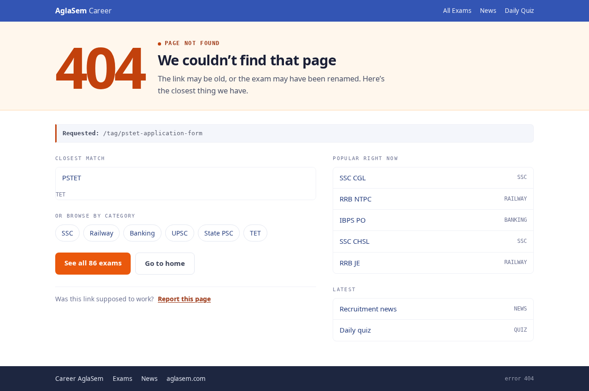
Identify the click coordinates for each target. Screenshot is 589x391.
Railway (101, 233)
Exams (122, 378)
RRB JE (433, 262)
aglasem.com (186, 378)
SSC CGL (433, 177)
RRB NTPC (433, 198)
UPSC (180, 233)
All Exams (457, 10)
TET (255, 233)
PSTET (71, 177)
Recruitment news (433, 308)
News (488, 10)
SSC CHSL (433, 241)
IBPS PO (433, 219)
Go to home (165, 263)
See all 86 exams (92, 262)
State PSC (218, 233)
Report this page (184, 298)
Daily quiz (433, 329)
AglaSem (83, 11)
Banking (142, 233)
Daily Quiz (519, 10)
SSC (67, 233)
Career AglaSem (79, 378)
